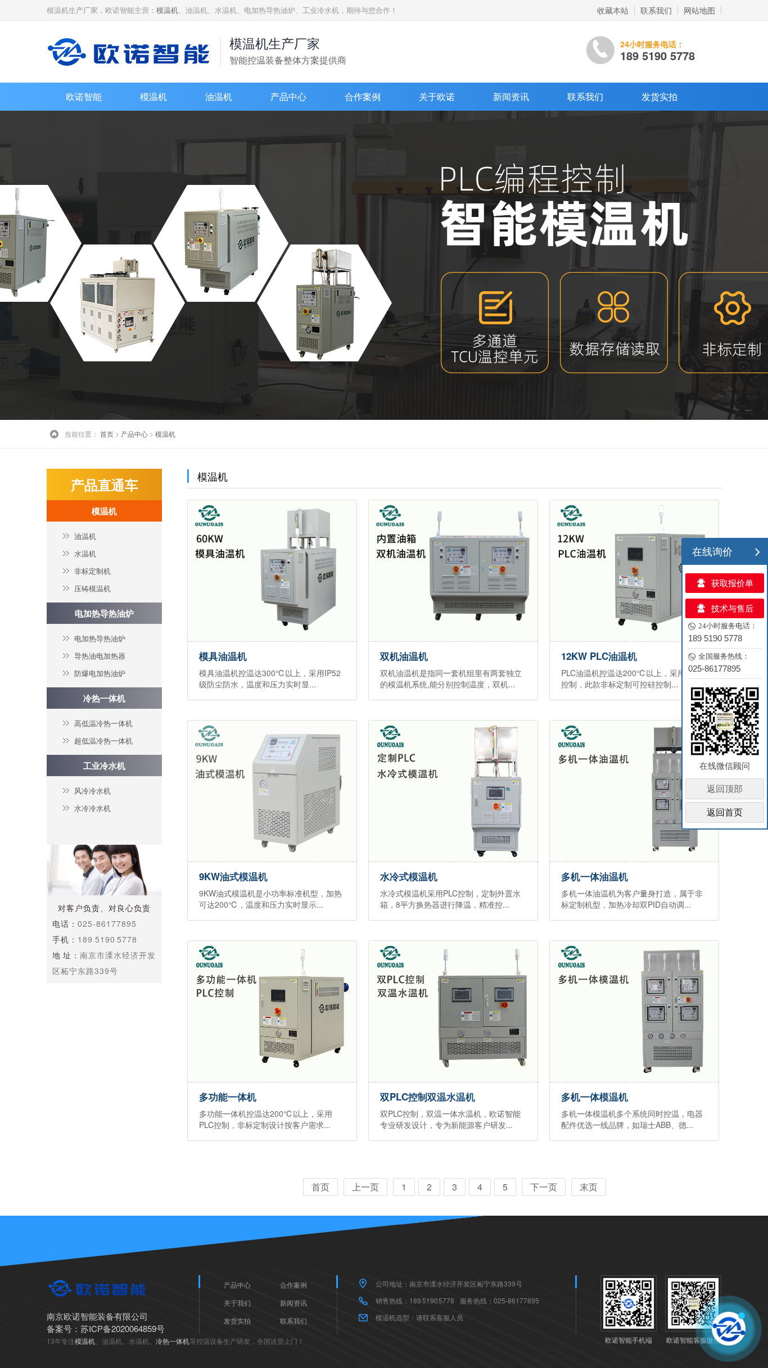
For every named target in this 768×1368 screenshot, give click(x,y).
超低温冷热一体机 (103, 740)
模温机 (167, 9)
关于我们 (237, 1302)
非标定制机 (92, 570)
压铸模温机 (92, 588)
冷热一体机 (104, 698)
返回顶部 (725, 789)
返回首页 (725, 812)
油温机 (218, 96)
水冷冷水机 (92, 808)
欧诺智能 (84, 96)
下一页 (543, 1186)
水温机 (85, 553)
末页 (589, 1186)
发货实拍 (659, 96)
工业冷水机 (104, 765)
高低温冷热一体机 (103, 723)
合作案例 (363, 96)
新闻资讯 (511, 96)
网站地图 (699, 10)
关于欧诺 (437, 96)
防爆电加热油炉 (99, 673)
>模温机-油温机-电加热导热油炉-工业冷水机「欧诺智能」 (131, 51)
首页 (107, 433)
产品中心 (288, 96)
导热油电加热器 (99, 655)
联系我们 (656, 10)
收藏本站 (613, 10)
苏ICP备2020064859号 (122, 1328)
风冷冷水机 (92, 790)
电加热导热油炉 (104, 613)
